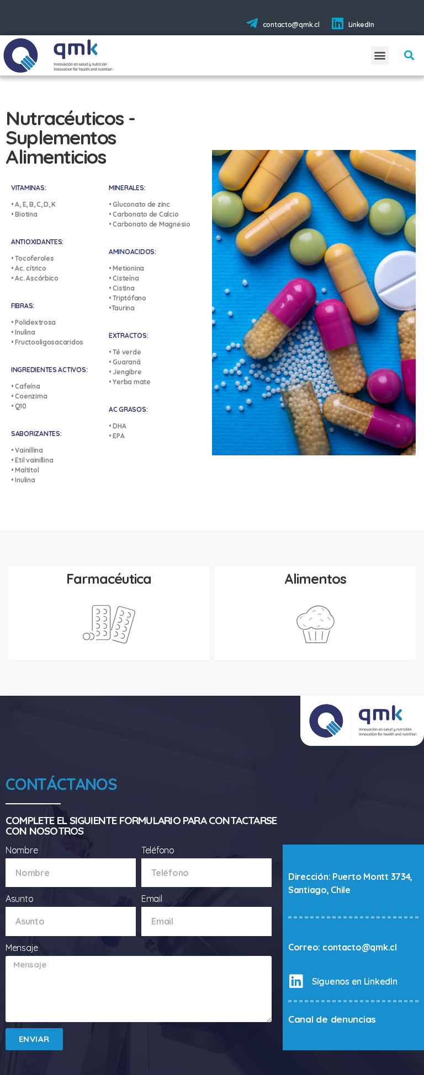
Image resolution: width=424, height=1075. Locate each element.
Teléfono (157, 850)
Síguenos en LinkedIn (355, 981)
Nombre (22, 850)
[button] (380, 55)
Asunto (19, 898)
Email (151, 898)
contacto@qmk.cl (291, 24)
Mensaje (22, 947)
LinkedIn (361, 24)
